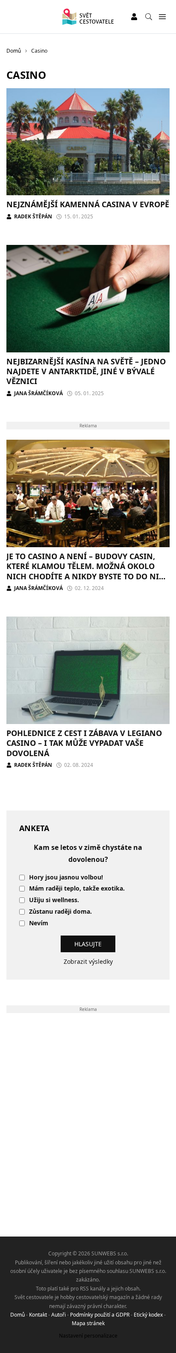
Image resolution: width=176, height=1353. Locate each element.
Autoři (58, 1314)
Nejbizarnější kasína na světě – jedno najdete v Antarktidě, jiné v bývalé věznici (86, 371)
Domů (17, 1314)
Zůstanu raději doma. (60, 911)
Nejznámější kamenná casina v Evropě (87, 204)
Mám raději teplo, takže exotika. (77, 888)
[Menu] (162, 16)
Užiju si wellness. (54, 900)
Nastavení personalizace (88, 1335)
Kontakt (38, 1314)
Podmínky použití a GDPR (99, 1314)
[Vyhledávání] (149, 17)
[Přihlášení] (134, 16)
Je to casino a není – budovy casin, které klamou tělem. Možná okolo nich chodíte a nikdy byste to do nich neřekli (88, 571)
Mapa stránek (88, 1323)
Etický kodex (148, 1314)
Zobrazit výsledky (88, 961)
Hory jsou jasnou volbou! (66, 877)
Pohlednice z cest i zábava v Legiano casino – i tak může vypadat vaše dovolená (84, 743)
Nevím (38, 923)
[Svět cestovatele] (87, 17)
